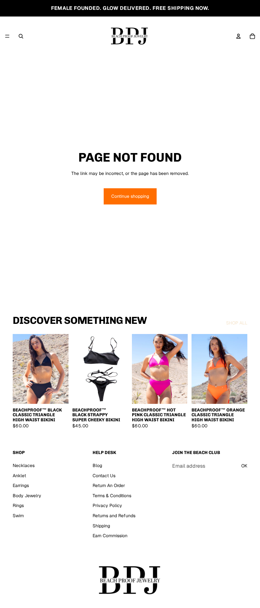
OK (244, 466)
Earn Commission (110, 535)
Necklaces (24, 465)
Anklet (19, 475)
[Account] (238, 36)
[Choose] (58, 394)
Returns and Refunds (114, 515)
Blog (97, 465)
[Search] (21, 36)
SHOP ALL (236, 323)
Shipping (101, 525)
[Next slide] (121, 369)
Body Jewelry (27, 495)
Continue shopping (130, 196)
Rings (18, 505)
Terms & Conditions (112, 495)
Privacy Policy (107, 505)
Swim (18, 515)
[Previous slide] (79, 369)
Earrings (21, 485)
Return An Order (109, 485)
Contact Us (104, 475)
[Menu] (7, 36)
